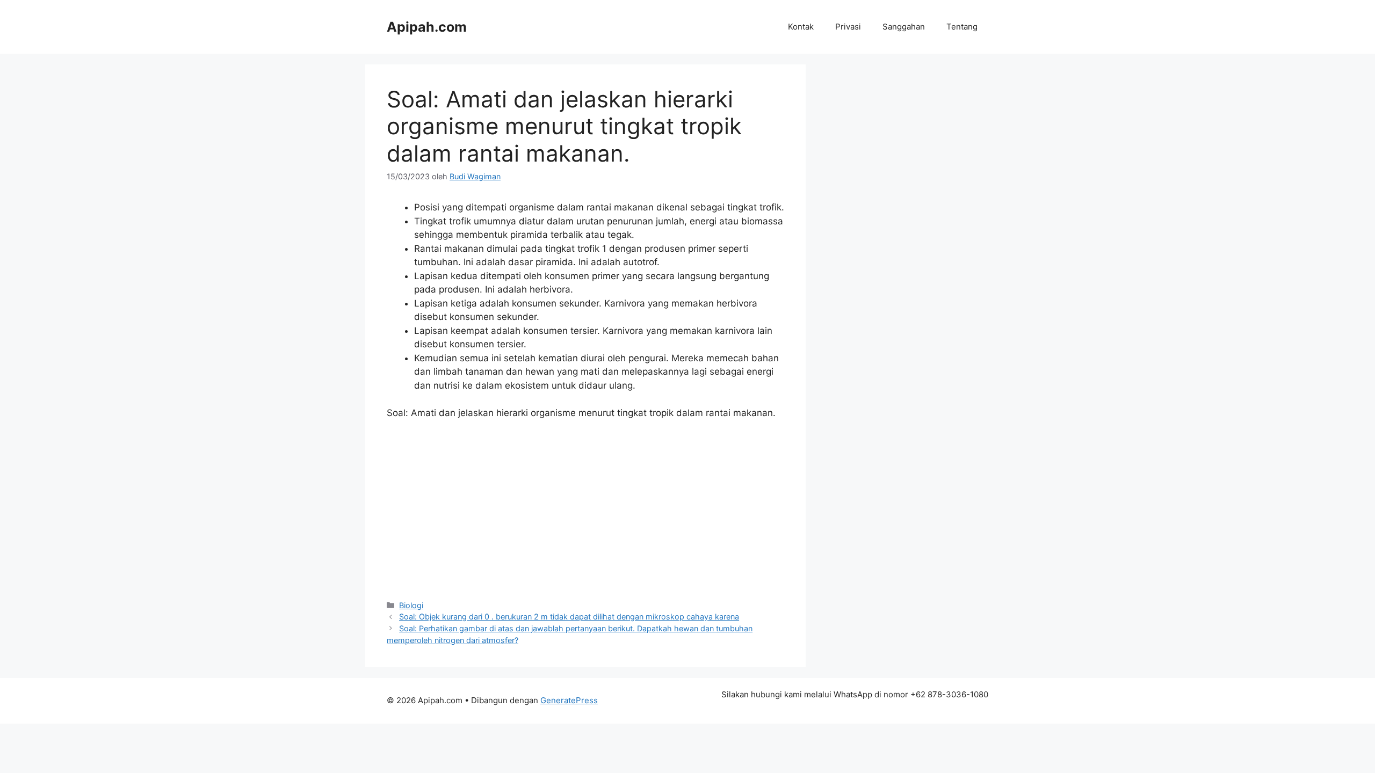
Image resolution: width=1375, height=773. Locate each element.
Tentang (962, 26)
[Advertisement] (585, 509)
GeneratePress (569, 700)
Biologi (411, 605)
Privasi (848, 26)
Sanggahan (903, 26)
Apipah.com (427, 27)
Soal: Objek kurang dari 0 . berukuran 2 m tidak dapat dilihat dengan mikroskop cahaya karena (569, 616)
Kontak (801, 26)
